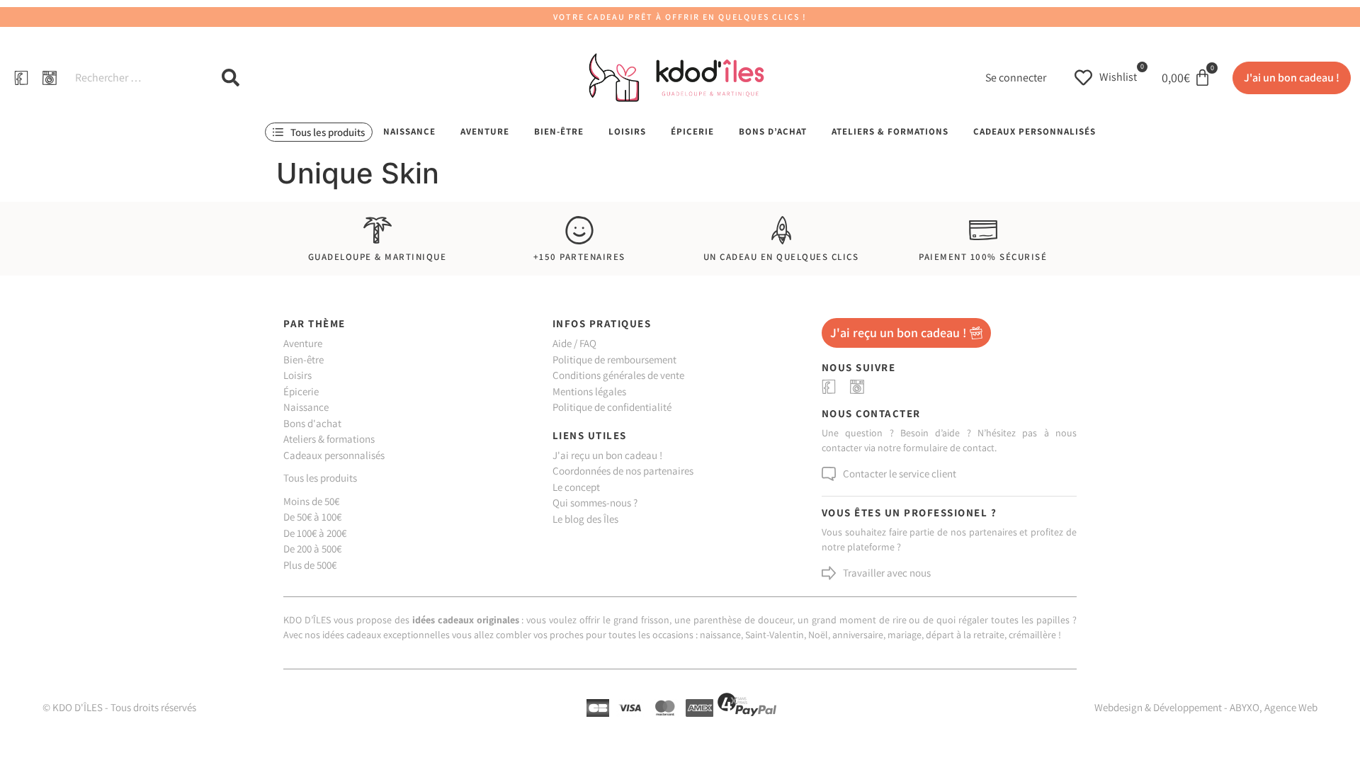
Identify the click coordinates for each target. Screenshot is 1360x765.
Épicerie (692, 131)
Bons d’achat (773, 131)
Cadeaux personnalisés (1034, 131)
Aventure (484, 131)
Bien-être (559, 131)
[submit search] (230, 77)
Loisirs (627, 131)
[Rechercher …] (133, 78)
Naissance (409, 131)
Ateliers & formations (890, 131)
